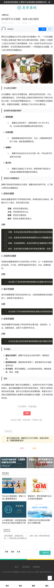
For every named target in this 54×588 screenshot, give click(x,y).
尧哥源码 (30, 438)
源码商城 (25, 567)
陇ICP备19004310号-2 (44, 572)
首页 (16, 567)
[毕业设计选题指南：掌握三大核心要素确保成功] (14, 485)
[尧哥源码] (27, 9)
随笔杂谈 (5, 15)
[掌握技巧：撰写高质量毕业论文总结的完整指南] (40, 485)
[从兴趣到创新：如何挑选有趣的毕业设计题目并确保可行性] (14, 509)
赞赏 (27, 413)
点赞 (22, 448)
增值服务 (36, 567)
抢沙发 (25, 23)
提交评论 (45, 553)
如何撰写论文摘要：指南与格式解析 (20, 19)
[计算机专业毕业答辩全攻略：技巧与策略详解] (40, 509)
